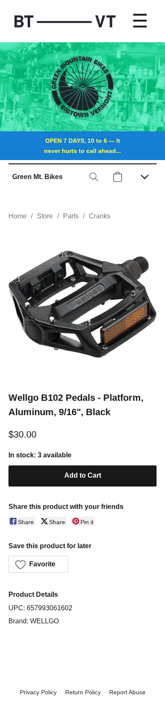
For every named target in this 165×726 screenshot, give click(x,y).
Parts (71, 216)
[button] (37, 177)
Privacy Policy (38, 692)
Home (17, 216)
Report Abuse (127, 692)
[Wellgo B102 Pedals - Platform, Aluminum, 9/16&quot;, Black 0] (82, 304)
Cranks (99, 216)
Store (45, 216)
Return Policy (83, 692)
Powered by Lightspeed (82, 707)
